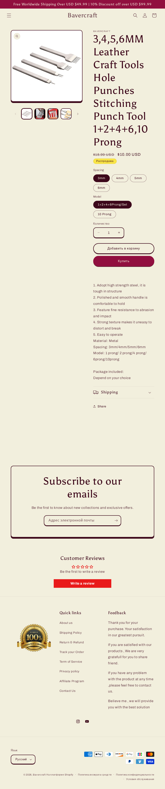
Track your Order (72, 652)
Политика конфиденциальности (135, 774)
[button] (9, 15)
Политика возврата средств (95, 774)
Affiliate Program (72, 681)
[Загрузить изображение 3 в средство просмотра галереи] (52, 113)
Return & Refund (72, 642)
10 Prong (105, 214)
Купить (124, 261)
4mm (120, 178)
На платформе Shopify (59, 774)
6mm (101, 187)
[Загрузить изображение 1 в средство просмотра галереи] (26, 113)
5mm (138, 178)
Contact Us (68, 690)
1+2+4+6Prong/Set (112, 204)
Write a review (82, 583)
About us (66, 622)
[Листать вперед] (77, 114)
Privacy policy (69, 671)
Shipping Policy (71, 632)
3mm (101, 178)
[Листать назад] (15, 114)
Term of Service (71, 661)
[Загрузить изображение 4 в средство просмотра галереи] (66, 113)
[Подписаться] (116, 520)
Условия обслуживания (140, 779)
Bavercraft (39, 774)
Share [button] (102, 406)
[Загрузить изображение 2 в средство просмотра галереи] (39, 113)
